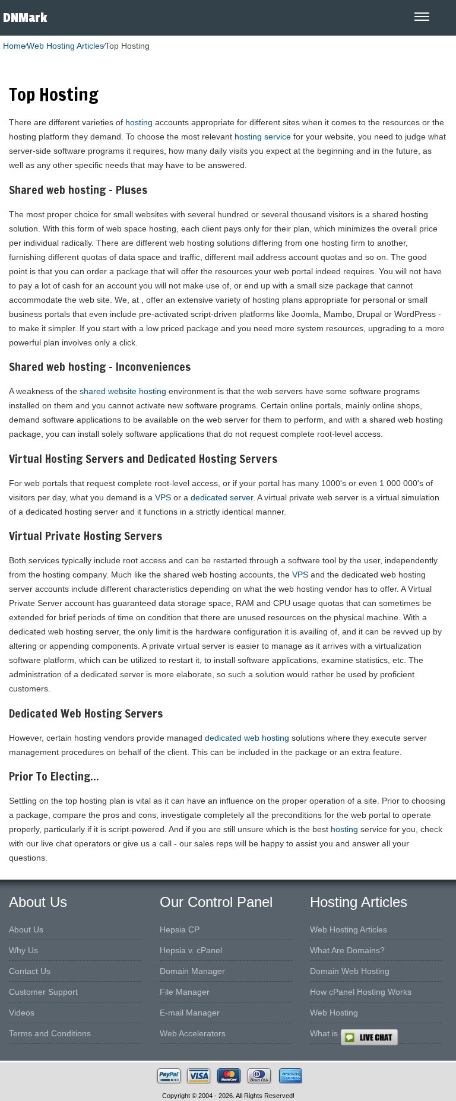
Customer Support (43, 992)
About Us (26, 929)
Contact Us (29, 971)
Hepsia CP (180, 929)
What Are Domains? (347, 950)
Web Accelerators (193, 1033)
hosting (139, 122)
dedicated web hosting (247, 738)
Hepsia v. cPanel (191, 950)
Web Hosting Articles (65, 45)
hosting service (263, 136)
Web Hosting (334, 1012)
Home (14, 45)
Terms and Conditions (50, 1033)
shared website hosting (123, 391)
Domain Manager (192, 971)
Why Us (23, 950)
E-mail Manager (190, 1012)
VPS (163, 497)
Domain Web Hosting (350, 971)
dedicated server (222, 497)
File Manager (185, 992)
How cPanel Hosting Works (360, 992)
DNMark (25, 17)
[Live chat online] (398, 1037)
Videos (21, 1012)
